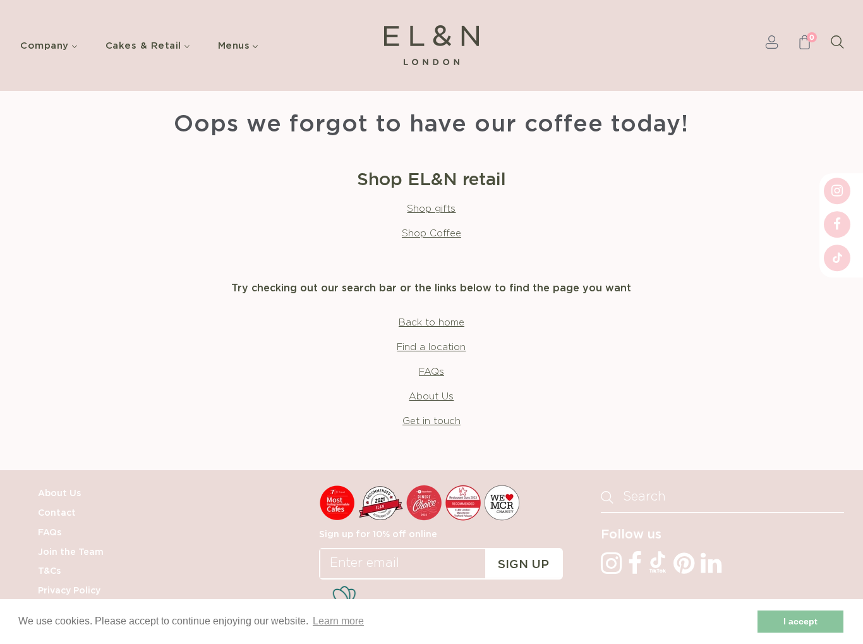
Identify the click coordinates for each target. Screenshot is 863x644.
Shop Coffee (431, 233)
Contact (57, 513)
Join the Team (71, 552)
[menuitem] (52, 45)
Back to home (431, 322)
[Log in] (771, 45)
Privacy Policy (69, 590)
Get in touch (431, 421)
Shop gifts (431, 209)
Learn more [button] (338, 621)
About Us (431, 396)
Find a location (431, 347)
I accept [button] (800, 621)
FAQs (431, 372)
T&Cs (49, 571)
